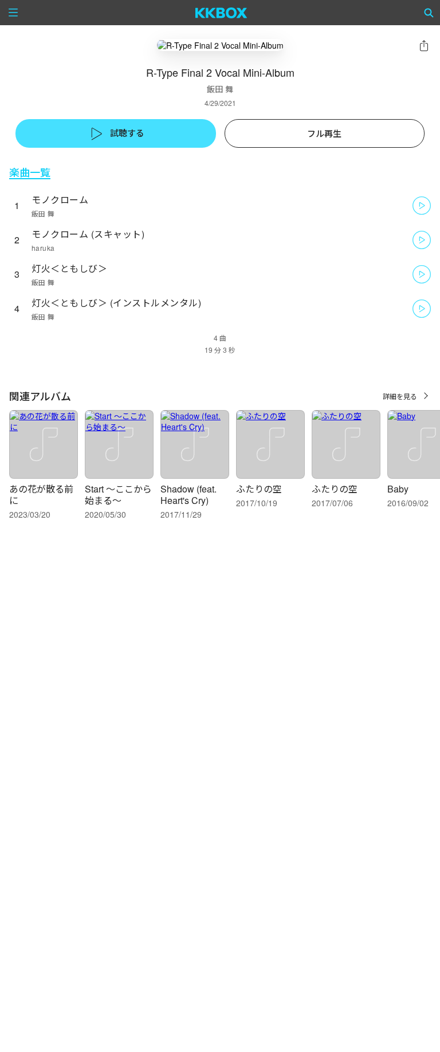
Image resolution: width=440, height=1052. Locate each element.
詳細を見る (400, 396)
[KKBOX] (221, 12)
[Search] (429, 12)
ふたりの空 (259, 488)
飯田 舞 (220, 88)
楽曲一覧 (29, 172)
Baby (397, 488)
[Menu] (13, 12)
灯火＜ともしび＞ (69, 268)
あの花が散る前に (41, 494)
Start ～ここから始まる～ (118, 494)
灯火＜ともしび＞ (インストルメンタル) (116, 302)
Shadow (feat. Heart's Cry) (188, 494)
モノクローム (60, 199)
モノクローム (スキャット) (88, 234)
